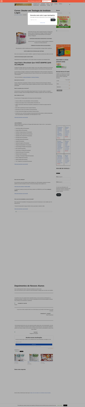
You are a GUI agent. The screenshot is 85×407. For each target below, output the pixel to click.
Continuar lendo (42, 22)
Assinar (53, 19)
